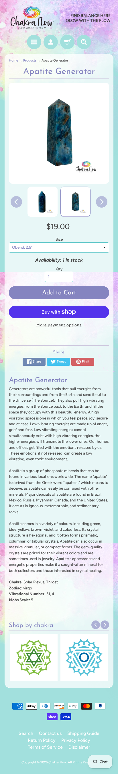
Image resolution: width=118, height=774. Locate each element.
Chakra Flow (57, 762)
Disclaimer (79, 747)
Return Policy (42, 740)
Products (29, 60)
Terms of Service (45, 747)
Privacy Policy (75, 740)
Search (26, 733)
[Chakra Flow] (32, 18)
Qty (59, 269)
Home (13, 60)
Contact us (50, 733)
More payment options (59, 325)
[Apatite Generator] (42, 202)
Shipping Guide (83, 733)
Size (59, 239)
